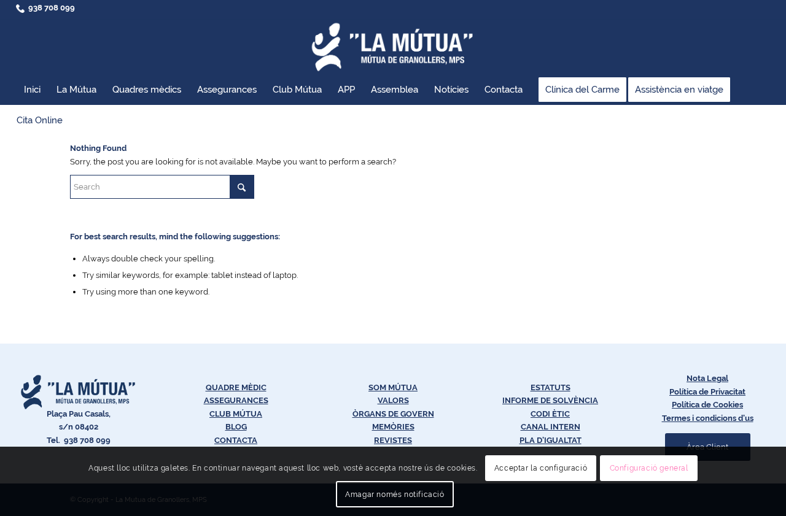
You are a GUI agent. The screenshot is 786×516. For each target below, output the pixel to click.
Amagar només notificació (394, 494)
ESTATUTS (550, 387)
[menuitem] (32, 89)
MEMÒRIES (393, 426)
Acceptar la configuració (540, 468)
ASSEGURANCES (236, 400)
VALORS (393, 400)
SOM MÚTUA (393, 387)
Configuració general (649, 468)
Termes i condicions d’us (707, 418)
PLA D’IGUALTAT (550, 440)
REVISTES (393, 440)
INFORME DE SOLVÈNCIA (550, 400)
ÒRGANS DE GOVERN (393, 413)
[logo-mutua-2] (393, 46)
